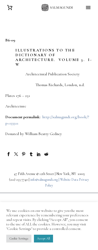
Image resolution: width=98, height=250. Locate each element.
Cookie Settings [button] (18, 238)
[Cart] (9, 8)
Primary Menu (88, 7)
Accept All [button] (43, 238)
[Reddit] (46, 154)
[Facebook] (9, 154)
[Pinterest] (24, 154)
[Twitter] (16, 154)
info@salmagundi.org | (45, 179)
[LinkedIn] (39, 154)
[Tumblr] (31, 154)
